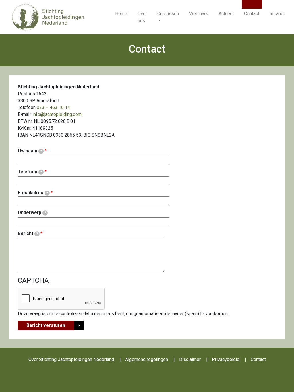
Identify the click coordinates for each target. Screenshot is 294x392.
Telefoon (30, 171)
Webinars (198, 13)
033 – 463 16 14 (53, 107)
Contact (251, 13)
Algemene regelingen (146, 359)
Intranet (277, 13)
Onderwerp (32, 212)
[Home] (48, 17)
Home (121, 13)
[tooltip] (41, 151)
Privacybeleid (225, 359)
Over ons (142, 17)
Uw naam (30, 151)
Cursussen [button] (168, 13)
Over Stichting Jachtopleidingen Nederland (71, 359)
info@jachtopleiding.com (57, 114)
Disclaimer (190, 359)
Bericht (28, 233)
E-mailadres (33, 192)
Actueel (226, 13)
